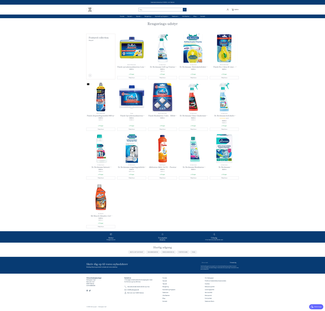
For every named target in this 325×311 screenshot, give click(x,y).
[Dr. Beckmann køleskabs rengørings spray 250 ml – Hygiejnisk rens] (224, 97)
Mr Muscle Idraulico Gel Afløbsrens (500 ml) (101, 217)
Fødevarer (165, 292)
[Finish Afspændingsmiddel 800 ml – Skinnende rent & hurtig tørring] (100, 97)
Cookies (207, 284)
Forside (164, 278)
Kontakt (164, 301)
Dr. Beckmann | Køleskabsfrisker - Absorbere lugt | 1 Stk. (193, 68)
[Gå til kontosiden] (227, 9)
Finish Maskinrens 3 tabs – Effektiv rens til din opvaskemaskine (162, 116)
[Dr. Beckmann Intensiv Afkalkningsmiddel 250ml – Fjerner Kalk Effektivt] (100, 148)
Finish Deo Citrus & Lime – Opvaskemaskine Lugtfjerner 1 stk (224, 68)
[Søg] (185, 9)
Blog (163, 298)
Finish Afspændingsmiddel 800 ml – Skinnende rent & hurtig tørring (101, 116)
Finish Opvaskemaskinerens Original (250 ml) (131, 116)
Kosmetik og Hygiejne (168, 289)
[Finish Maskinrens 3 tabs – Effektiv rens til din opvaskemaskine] (162, 97)
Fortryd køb (208, 298)
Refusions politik (210, 286)
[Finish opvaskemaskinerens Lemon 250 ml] (131, 48)
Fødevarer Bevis (209, 301)
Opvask (164, 281)
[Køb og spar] (90, 9)
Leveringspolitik (209, 289)
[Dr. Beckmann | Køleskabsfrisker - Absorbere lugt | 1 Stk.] (193, 48)
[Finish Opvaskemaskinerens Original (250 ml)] (131, 97)
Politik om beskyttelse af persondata (215, 281)
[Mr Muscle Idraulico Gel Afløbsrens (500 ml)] (100, 197)
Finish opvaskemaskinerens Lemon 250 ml (131, 68)
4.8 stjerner (162, 239)
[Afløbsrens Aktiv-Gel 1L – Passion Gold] (162, 148)
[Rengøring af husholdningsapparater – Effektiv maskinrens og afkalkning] (90, 75)
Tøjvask (164, 284)
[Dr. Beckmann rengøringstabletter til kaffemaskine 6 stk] (131, 148)
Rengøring (165, 286)
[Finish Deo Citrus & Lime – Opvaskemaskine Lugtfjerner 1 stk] (224, 48)
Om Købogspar (209, 278)
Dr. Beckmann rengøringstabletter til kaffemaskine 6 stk (131, 168)
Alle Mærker (166, 295)
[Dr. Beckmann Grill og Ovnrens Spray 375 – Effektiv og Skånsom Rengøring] (162, 48)
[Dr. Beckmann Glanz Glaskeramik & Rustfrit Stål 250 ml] (193, 97)
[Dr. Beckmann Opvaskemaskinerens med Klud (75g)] (224, 148)
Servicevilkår (208, 292)
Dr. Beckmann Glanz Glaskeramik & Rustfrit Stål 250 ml (193, 116)
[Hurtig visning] (143, 36)
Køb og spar (94, 306)
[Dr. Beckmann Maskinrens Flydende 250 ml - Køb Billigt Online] (193, 148)
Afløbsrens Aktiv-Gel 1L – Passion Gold (162, 168)
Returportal (208, 295)
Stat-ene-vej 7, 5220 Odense (135, 293)
